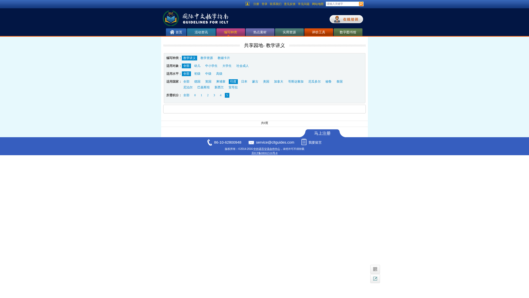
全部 (186, 65)
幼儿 (197, 65)
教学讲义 (189, 58)
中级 (208, 73)
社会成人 (242, 65)
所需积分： (174, 95)
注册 (256, 4)
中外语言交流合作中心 (266, 148)
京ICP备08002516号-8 (264, 153)
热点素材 (260, 32)
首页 (179, 32)
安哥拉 (233, 87)
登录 (264, 4)
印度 (233, 81)
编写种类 (230, 32)
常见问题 (304, 4)
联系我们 (275, 4)
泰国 (339, 81)
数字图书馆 (348, 32)
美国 (266, 81)
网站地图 (318, 4)
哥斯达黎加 (296, 81)
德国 (197, 81)
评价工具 (318, 32)
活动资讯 (201, 32)
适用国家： (174, 81)
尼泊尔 (188, 87)
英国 (208, 81)
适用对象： (174, 65)
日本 (244, 81)
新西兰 (219, 87)
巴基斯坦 (203, 87)
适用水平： (174, 73)
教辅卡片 (224, 58)
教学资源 (206, 58)
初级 (197, 73)
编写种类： (174, 58)
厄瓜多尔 (314, 81)
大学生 (227, 65)
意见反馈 (289, 4)
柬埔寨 (220, 81)
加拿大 (278, 81)
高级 (219, 73)
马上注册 (322, 133)
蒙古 (255, 81)
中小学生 (211, 65)
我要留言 (315, 142)
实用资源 (289, 32)
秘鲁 (328, 81)
